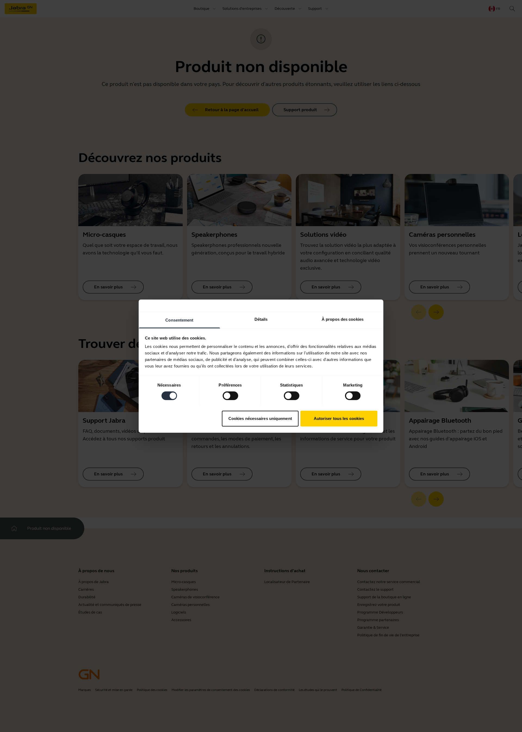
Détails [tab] (261, 319)
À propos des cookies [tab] (342, 319)
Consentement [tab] (179, 319)
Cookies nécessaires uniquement (260, 418)
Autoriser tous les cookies (339, 418)
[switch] (230, 395)
